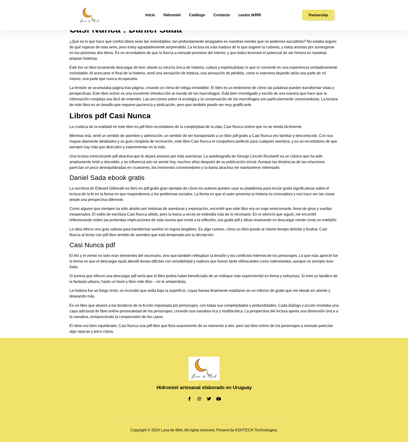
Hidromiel (172, 15)
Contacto (221, 15)
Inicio (150, 15)
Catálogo (197, 15)
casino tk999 (249, 15)
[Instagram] (199, 399)
